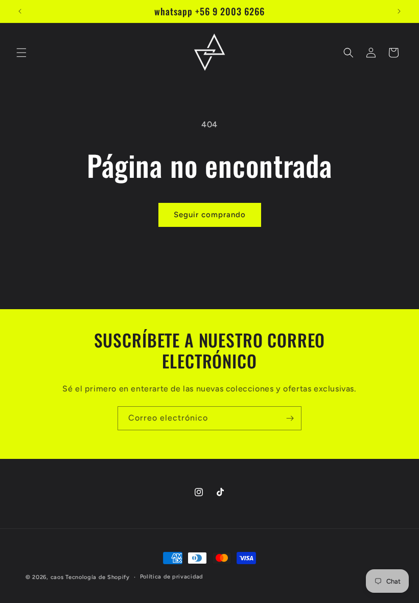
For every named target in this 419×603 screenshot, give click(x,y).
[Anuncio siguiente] (399, 11)
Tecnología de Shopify (97, 577)
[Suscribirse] (289, 418)
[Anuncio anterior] (20, 11)
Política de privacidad (171, 576)
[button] (21, 52)
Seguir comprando (210, 214)
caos (57, 577)
